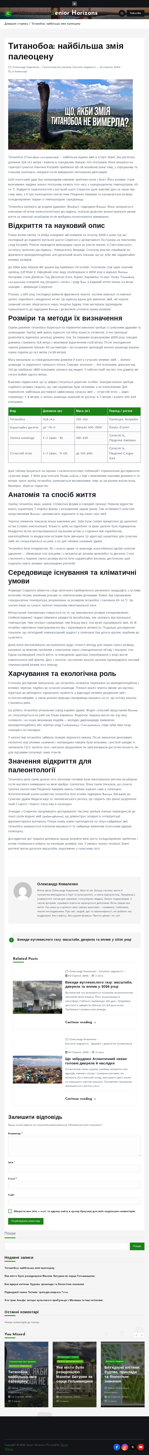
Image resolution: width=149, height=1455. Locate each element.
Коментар (15, 1134)
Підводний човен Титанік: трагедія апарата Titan (36, 1292)
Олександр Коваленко (25, 67)
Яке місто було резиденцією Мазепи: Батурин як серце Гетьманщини (50, 1276)
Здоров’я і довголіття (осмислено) (111, 1044)
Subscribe (135, 13)
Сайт (11, 1195)
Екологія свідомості (84, 67)
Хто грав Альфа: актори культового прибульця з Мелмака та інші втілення (53, 1300)
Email (12, 1179)
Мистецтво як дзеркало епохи (74, 1357)
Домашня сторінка (16, 24)
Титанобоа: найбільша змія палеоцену (55, 24)
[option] (26, 1374)
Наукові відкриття (19, 1366)
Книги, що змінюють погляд (72, 1353)
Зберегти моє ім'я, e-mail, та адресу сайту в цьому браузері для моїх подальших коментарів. (74, 1211)
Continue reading (79, 1022)
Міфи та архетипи (19, 1362)
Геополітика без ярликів (56, 67)
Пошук (10, 1233)
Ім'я (11, 1162)
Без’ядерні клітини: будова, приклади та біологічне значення (44, 1284)
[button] (136, 1335)
